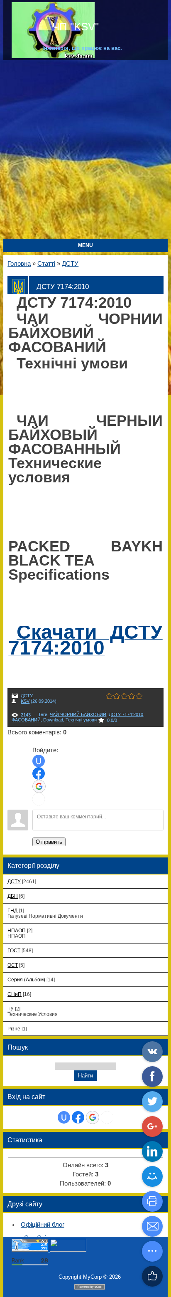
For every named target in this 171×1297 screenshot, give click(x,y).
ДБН (12, 896)
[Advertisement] (85, 150)
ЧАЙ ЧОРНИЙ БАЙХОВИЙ (78, 714)
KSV (25, 701)
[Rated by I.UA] (68, 1250)
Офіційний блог (42, 1224)
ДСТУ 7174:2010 (126, 714)
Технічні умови (81, 719)
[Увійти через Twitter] (38, 799)
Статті (46, 263)
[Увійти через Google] (39, 786)
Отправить (49, 842)
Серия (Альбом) (26, 979)
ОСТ (12, 965)
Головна (19, 263)
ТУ (10, 1008)
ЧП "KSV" (74, 26)
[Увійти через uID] (38, 761)
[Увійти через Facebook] (38, 773)
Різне (13, 1028)
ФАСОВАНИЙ (26, 719)
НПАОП (16, 930)
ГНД (12, 910)
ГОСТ (13, 950)
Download (53, 719)
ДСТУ (70, 263)
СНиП (14, 994)
